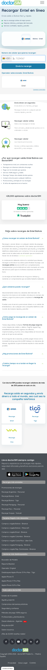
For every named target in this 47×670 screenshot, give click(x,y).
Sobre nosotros (8, 630)
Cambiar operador (39, 89)
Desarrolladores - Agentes (14, 621)
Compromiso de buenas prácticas (15, 604)
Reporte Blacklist (8, 564)
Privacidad (12, 663)
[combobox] (7, 58)
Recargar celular (21, 139)
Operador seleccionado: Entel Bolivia (17, 73)
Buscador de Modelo (10, 560)
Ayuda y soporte (8, 600)
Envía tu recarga (23, 66)
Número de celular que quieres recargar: (19, 53)
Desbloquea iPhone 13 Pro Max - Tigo (18, 572)
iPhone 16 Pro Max (11, 585)
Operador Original (9, 568)
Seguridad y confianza (10, 608)
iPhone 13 (8, 577)
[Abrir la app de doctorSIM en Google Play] (32, 474)
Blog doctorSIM (8, 625)
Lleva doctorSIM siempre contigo (18, 460)
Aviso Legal (22, 663)
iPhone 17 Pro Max (11, 581)
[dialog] (7, 668)
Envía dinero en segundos (24, 103)
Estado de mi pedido (9, 596)
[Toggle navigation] (42, 3)
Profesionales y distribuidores (13, 617)
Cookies (33, 663)
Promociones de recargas (12, 488)
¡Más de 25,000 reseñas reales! (13, 634)
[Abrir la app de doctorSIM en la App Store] (14, 474)
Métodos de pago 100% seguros (14, 613)
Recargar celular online (24, 121)
